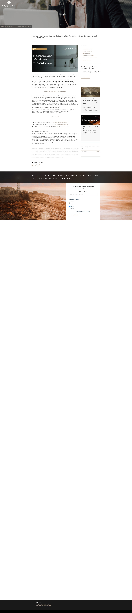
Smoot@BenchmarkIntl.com (60, 122)
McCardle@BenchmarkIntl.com (61, 126)
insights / (4, 26)
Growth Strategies (88, 55)
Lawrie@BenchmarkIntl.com (61, 124)
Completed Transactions (89, 57)
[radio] (83, 202)
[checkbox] (83, 204)
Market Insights (87, 51)
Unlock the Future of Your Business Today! (55, 91)
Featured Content (87, 48)
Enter (97, 151)
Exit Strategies (86, 53)
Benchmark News (87, 60)
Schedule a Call (55, 117)
